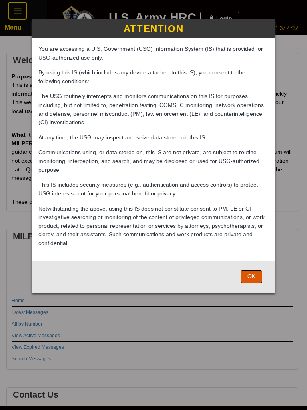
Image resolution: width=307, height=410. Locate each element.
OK (251, 276)
